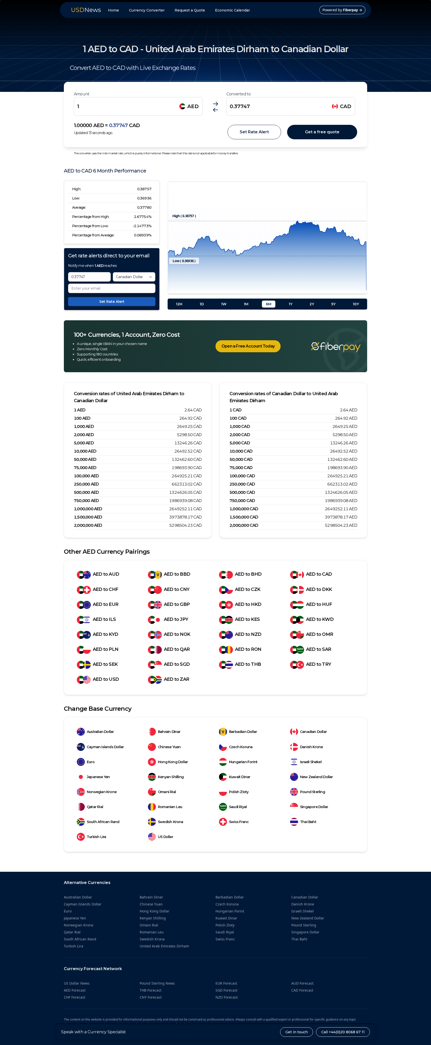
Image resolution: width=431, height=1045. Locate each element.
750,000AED (86, 500)
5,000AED (84, 443)
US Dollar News (77, 983)
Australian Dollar (100, 731)
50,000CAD (240, 459)
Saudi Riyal (238, 807)
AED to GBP (177, 604)
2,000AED (84, 434)
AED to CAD (319, 574)
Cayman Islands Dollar (105, 747)
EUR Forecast (226, 983)
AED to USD (106, 679)
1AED (79, 410)
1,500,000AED (88, 517)
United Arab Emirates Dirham (164, 946)
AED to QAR (177, 649)
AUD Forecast (302, 983)
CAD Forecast (302, 990)
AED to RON (248, 649)
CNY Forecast (151, 997)
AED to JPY (176, 619)
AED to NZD (248, 634)
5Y (333, 304)
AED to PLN (105, 649)
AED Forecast (75, 990)
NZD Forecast (227, 997)
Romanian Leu (170, 807)
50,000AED (85, 459)
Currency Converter (147, 10)
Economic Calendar (232, 10)
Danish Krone (311, 747)
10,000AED (85, 451)
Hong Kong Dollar (173, 762)
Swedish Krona (170, 822)
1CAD (235, 410)
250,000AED (86, 484)
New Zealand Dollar (316, 777)
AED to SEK (105, 664)
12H (179, 304)
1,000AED (84, 426)
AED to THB (248, 664)
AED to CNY (176, 589)
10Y (356, 304)
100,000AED (86, 476)
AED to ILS (104, 619)
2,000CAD (239, 434)
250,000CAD (242, 484)
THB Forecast (150, 990)
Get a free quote (322, 132)
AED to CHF (105, 589)
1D (202, 304)
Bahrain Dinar (169, 731)
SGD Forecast (226, 990)
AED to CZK (247, 589)
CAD (345, 106)
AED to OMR (319, 634)
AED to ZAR (176, 679)
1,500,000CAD (243, 517)
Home (113, 10)
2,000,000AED (88, 525)
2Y (312, 304)
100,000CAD (242, 476)
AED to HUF (319, 604)
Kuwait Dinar (239, 777)
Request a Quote (190, 10)
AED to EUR (105, 604)
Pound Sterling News (157, 983)
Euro (91, 762)
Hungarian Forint (243, 762)
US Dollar (165, 837)
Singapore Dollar (314, 807)
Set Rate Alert (254, 132)
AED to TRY (318, 664)
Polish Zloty (238, 792)
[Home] (328, 347)
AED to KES (247, 619)
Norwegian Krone (101, 792)
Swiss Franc (239, 822)
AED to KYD (105, 634)
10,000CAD (240, 451)
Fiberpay (352, 9)
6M (268, 304)
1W (223, 304)
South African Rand (103, 822)
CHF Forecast (74, 997)
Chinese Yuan (169, 747)
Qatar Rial (95, 807)
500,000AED (86, 492)
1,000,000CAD (243, 509)
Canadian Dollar (313, 731)
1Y (290, 304)
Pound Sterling (312, 792)
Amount (81, 94)
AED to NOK (177, 634)
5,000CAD (239, 443)
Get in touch (296, 1032)
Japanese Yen (98, 777)
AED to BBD (177, 574)
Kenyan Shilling (171, 777)
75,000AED (85, 467)
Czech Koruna (240, 747)
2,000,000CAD (243, 525)
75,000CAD (240, 467)
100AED (82, 418)
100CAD (237, 418)
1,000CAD (239, 426)
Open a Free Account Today (248, 346)
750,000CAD (242, 500)
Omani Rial (167, 792)
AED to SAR (318, 649)
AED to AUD (106, 574)
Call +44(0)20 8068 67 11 (343, 1032)
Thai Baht (308, 822)
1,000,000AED (88, 509)
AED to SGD (177, 664)
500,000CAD (242, 492)
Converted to (238, 94)
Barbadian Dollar (243, 731)
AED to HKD (248, 604)
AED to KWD (319, 619)
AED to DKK (319, 589)
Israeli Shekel (311, 762)
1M (246, 304)
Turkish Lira (96, 837)
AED (193, 106)
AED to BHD (248, 574)
